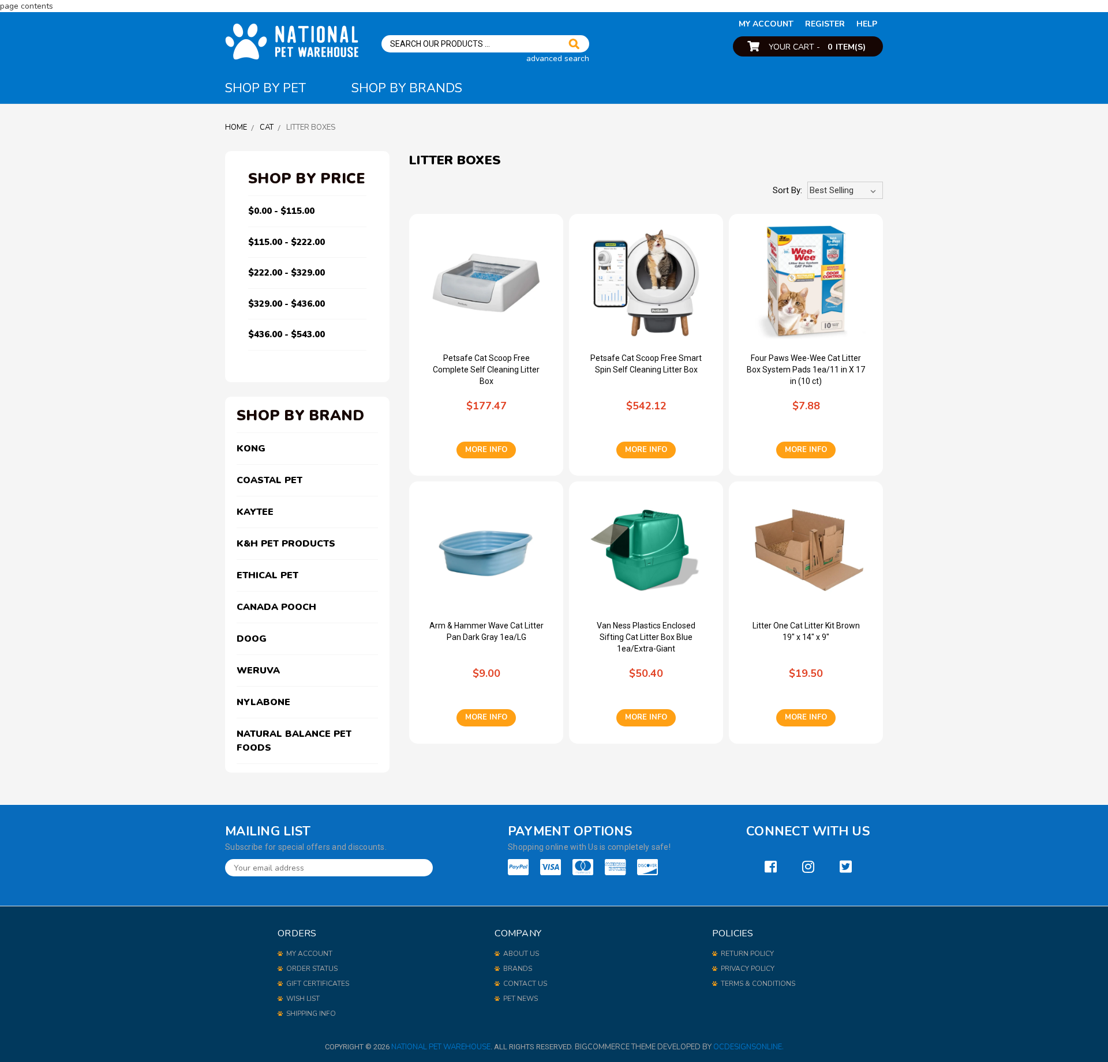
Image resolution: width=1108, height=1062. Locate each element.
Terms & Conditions (758, 983)
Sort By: (787, 190)
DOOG (252, 638)
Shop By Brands (406, 88)
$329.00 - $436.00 (286, 304)
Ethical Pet (267, 575)
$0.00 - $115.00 (281, 211)
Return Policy (747, 953)
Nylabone (263, 702)
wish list (303, 998)
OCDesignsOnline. (748, 1047)
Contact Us (525, 983)
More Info (486, 450)
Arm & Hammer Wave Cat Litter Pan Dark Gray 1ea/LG (486, 631)
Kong (251, 448)
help (866, 23)
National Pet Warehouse (441, 1047)
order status (312, 968)
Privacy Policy (747, 968)
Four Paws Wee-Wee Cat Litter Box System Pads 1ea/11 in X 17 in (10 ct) (806, 369)
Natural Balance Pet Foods (294, 741)
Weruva (258, 670)
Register (825, 23)
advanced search (557, 58)
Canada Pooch (276, 607)
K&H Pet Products (286, 543)
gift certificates (317, 983)
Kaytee (255, 512)
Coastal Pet (269, 480)
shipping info (311, 1013)
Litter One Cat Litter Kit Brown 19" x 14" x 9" (806, 631)
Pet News (520, 998)
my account (766, 23)
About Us (521, 953)
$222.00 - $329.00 (286, 272)
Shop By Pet (265, 88)
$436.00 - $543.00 (286, 334)
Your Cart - (817, 47)
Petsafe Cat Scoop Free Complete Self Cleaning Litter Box (486, 369)
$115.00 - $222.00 (286, 242)
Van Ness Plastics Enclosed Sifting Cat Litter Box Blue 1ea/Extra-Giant (646, 637)
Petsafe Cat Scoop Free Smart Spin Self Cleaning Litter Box (646, 363)
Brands (517, 968)
